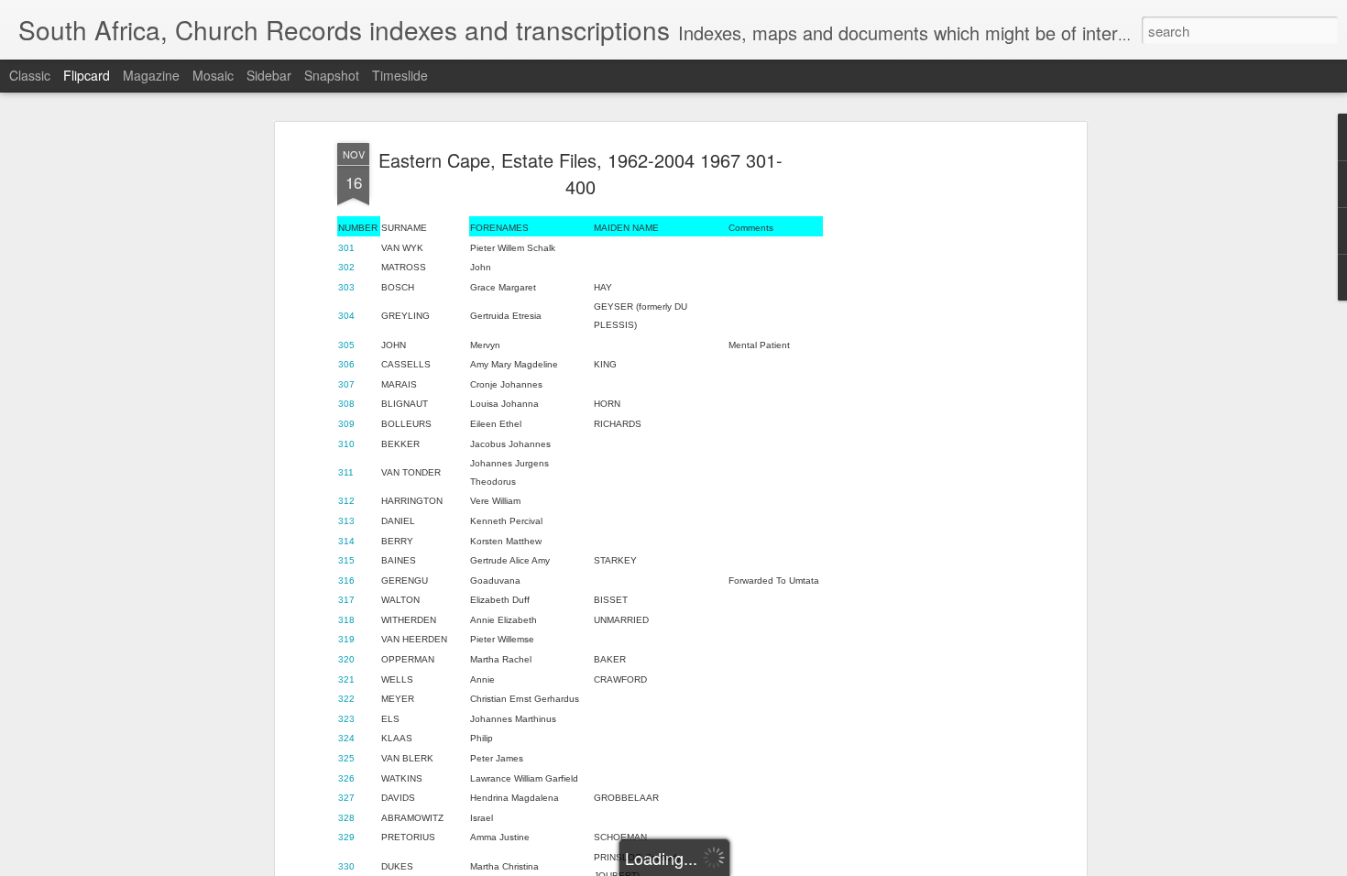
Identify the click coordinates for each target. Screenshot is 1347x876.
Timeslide (400, 75)
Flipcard (86, 75)
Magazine (151, 75)
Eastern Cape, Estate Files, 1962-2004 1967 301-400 (580, 173)
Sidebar (268, 75)
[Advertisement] (923, 431)
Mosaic (213, 75)
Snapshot (331, 75)
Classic (29, 75)
